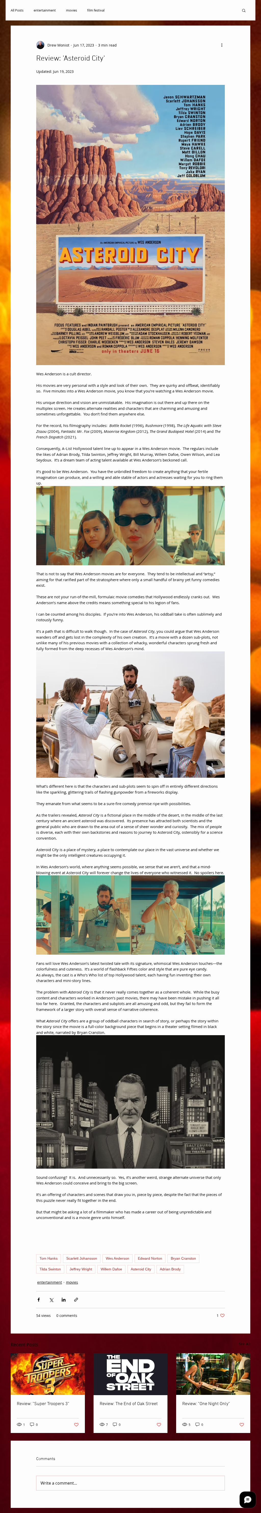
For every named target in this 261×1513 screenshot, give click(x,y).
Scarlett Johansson (81, 1258)
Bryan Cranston (183, 1258)
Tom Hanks (49, 1258)
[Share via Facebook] (38, 1299)
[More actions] (222, 45)
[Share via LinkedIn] (63, 1299)
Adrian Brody (170, 1269)
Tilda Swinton (50, 1269)
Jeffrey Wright (81, 1269)
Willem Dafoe (111, 1269)
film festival (96, 10)
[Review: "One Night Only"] (213, 1374)
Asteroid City (141, 1269)
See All (244, 1343)
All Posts (17, 10)
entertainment (45, 10)
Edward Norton (150, 1258)
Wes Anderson (117, 1258)
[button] (243, 10)
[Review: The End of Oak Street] (131, 1374)
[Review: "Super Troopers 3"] (48, 1374)
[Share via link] (76, 1299)
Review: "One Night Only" (206, 1404)
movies (71, 10)
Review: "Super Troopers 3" (43, 1404)
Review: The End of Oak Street (129, 1404)
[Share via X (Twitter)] (51, 1299)
